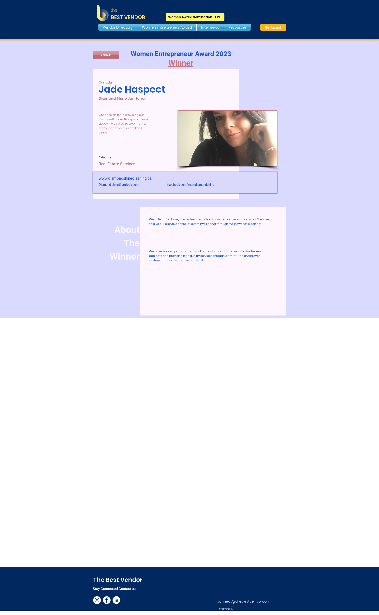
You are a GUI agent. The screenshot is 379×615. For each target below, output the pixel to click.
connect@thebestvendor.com (243, 601)
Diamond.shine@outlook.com (119, 185)
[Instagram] (97, 600)
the (114, 10)
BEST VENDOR (128, 17)
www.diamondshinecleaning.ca (125, 178)
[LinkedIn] (116, 600)
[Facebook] (107, 600)
